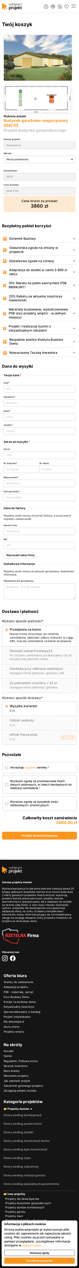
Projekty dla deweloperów (22, 1198)
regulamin (30, 767)
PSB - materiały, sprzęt (18, 992)
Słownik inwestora (16, 1066)
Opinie (8, 1056)
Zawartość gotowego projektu (23, 1085)
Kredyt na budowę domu (20, 1001)
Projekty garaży (15, 1211)
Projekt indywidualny (17, 1016)
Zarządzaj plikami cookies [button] (20, 1090)
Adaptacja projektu (16, 987)
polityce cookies (31, 1245)
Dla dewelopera (14, 1021)
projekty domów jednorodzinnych (22, 898)
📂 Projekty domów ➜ (18, 1108)
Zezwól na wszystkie (39, 1260)
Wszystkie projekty (16, 1075)
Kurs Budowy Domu (16, 997)
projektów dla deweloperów (29, 908)
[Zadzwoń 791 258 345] (60, 6)
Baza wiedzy (12, 1070)
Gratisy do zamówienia (18, 982)
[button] (73, 6)
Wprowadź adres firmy (20, 555)
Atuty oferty (12, 1026)
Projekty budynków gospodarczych (28, 1203)
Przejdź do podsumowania (40, 835)
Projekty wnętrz (14, 1031)
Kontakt (9, 1051)
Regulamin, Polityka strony (21, 1061)
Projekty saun (14, 1216)
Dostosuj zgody (39, 1253)
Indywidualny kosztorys (19, 1006)
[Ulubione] (66, 6)
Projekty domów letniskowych (24, 1207)
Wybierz (68, 737)
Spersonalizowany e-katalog (22, 1011)
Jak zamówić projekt (17, 1080)
